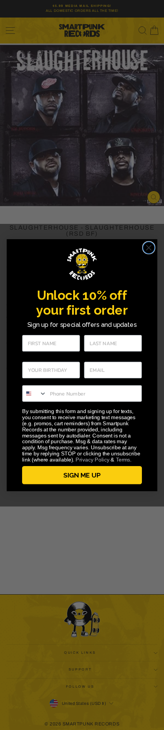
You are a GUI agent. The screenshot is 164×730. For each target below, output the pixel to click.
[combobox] (35, 393)
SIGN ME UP (81, 475)
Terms (123, 459)
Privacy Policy (92, 459)
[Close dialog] (149, 248)
